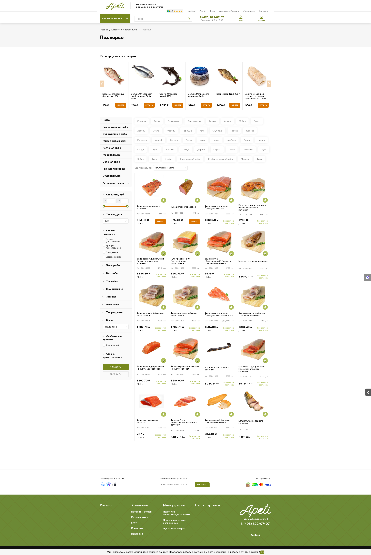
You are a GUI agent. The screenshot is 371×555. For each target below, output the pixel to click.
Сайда (140, 149)
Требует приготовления (113, 246)
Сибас (140, 159)
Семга (156, 130)
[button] (102, 84)
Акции (203, 11)
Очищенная (173, 121)
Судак (189, 140)
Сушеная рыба (112, 175)
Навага (261, 140)
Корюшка (142, 140)
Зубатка (250, 130)
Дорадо (201, 149)
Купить (120, 105)
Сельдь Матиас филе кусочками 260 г (198, 95)
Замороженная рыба (115, 127)
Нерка (216, 140)
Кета (202, 130)
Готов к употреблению (113, 240)
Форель (171, 130)
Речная (212, 121)
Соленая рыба (111, 161)
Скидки (191, 11)
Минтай (158, 140)
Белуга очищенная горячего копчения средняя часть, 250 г (255, 96)
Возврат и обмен (141, 511)
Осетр (257, 121)
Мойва (242, 121)
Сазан (232, 149)
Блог (212, 11)
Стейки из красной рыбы (220, 159)
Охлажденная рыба (115, 134)
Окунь (155, 149)
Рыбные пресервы (114, 168)
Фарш (259, 159)
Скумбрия (217, 130)
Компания (139, 505)
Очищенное (112, 252)
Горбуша (187, 130)
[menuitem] (116, 120)
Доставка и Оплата (229, 11)
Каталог (106, 505)
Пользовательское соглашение (174, 521)
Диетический (112, 345)
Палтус (185, 149)
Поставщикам (139, 517)
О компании (249, 11)
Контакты (263, 11)
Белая (157, 121)
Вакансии (137, 533)
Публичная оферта (174, 528)
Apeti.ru (255, 535)
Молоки (245, 159)
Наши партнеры (208, 505)
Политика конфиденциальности (176, 513)
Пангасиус (248, 149)
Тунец (247, 140)
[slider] (103, 206)
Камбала (231, 140)
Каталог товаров (112, 18)
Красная (141, 121)
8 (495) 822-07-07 (212, 17)
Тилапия (170, 149)
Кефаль (217, 149)
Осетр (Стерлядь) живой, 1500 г (168, 95)
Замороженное (113, 257)
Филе (154, 159)
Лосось (141, 130)
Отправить (202, 485)
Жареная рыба (112, 154)
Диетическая (194, 121)
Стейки (168, 159)
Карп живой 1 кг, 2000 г (228, 94)
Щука (263, 149)
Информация (174, 505)
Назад (106, 120)
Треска (234, 130)
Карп (202, 140)
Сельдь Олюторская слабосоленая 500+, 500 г (141, 96)
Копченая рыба (112, 147)
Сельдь (174, 140)
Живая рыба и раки (114, 140)
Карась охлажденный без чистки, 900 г (113, 95)
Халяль (227, 121)
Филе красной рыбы (190, 159)
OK (262, 552)
